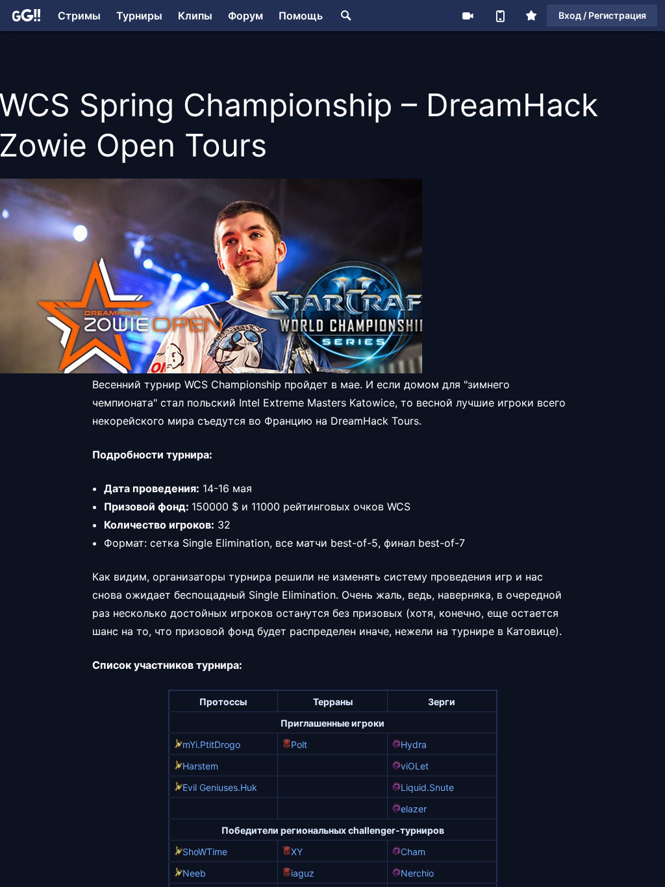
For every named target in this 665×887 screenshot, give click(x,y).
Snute (441, 787)
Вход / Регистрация (602, 15)
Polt (299, 744)
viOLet (415, 765)
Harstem (200, 765)
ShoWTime (204, 851)
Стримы (79, 15)
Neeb (194, 873)
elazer (414, 808)
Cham (413, 851)
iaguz (302, 873)
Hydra (414, 744)
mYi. (191, 744)
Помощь (301, 15)
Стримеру (467, 15)
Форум (245, 15)
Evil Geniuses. (211, 787)
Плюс (531, 15)
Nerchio (417, 873)
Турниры (139, 15)
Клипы (195, 15)
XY (297, 851)
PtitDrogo (220, 744)
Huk (248, 787)
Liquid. (415, 787)
